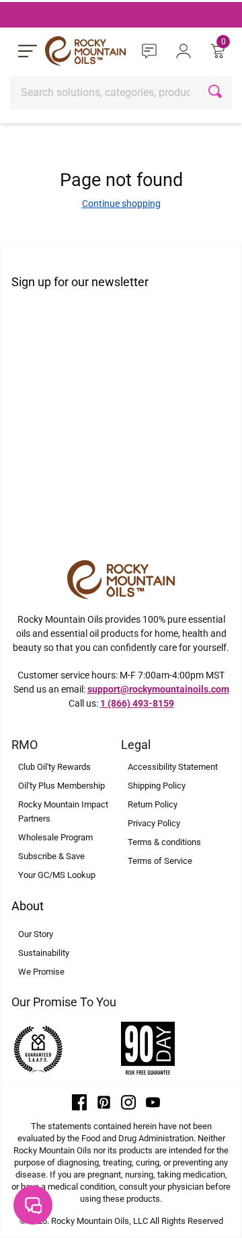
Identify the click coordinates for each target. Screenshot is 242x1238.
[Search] (217, 92)
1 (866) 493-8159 (137, 703)
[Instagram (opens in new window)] (128, 1101)
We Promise (41, 972)
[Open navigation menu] (27, 51)
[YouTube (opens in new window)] (153, 1101)
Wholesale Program (55, 837)
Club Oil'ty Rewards (54, 767)
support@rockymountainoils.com (158, 689)
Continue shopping (121, 203)
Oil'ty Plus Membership (61, 786)
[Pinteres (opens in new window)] (104, 1101)
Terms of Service (160, 861)
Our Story (35, 934)
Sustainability (43, 953)
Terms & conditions (164, 842)
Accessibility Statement (173, 767)
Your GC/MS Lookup (56, 875)
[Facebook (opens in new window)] (79, 1101)
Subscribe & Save (51, 856)
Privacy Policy (154, 823)
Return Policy (152, 804)
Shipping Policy (157, 786)
